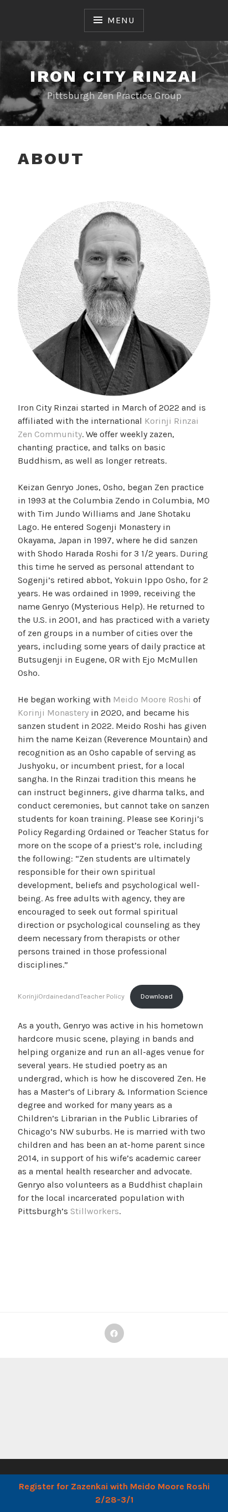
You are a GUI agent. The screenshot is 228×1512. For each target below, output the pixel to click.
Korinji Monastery (53, 712)
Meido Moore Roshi (152, 699)
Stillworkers (94, 1211)
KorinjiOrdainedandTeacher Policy (71, 996)
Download (157, 996)
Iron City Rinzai (114, 76)
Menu (120, 20)
